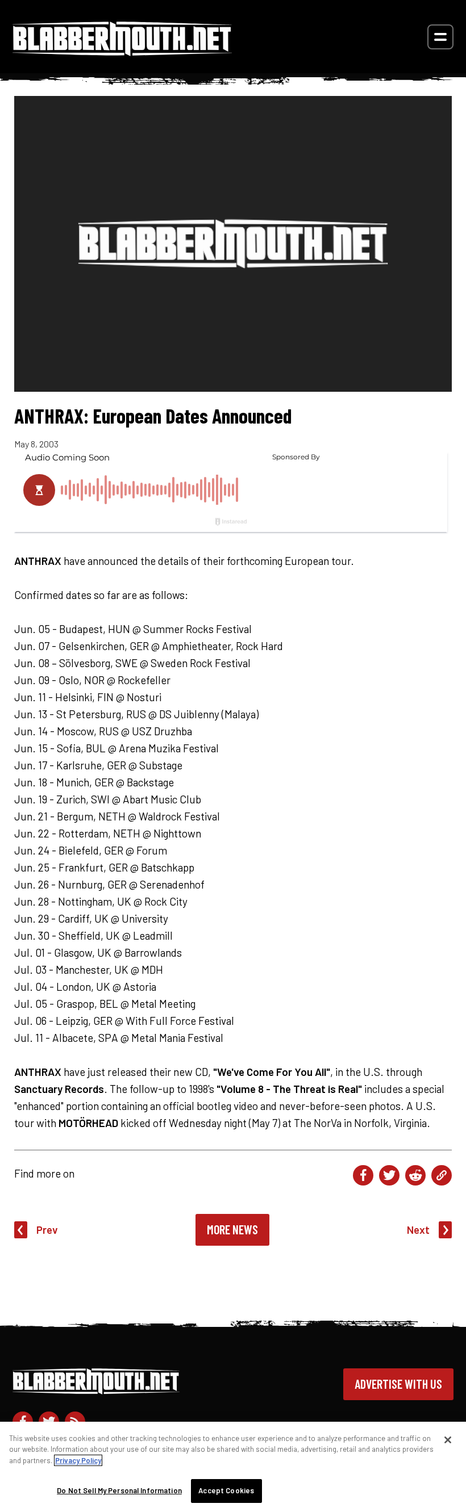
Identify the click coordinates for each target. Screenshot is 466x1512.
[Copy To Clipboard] (441, 1175)
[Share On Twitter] (389, 1175)
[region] (233, 1467)
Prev (47, 1229)
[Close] (447, 1439)
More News (232, 1229)
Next (418, 1229)
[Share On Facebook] (363, 1175)
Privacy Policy (78, 1460)
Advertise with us (398, 1383)
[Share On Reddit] (415, 1175)
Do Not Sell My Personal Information (119, 1490)
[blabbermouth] (122, 51)
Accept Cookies (226, 1490)
